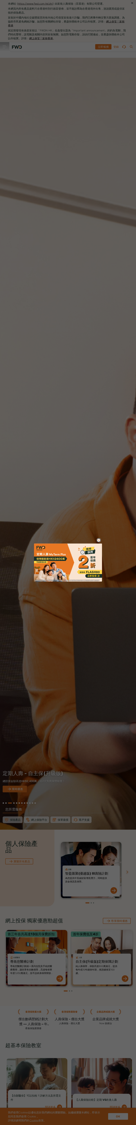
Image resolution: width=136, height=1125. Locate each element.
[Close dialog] (98, 540)
